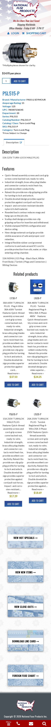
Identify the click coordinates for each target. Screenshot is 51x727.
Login (15, 33)
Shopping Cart (36, 33)
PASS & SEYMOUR (36, 99)
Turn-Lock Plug (21, 130)
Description (12, 142)
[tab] (14, 142)
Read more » (14, 373)
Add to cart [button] (13, 384)
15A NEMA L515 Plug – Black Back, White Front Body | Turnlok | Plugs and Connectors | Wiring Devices (24, 261)
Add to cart (20, 81)
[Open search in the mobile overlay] (43, 722)
